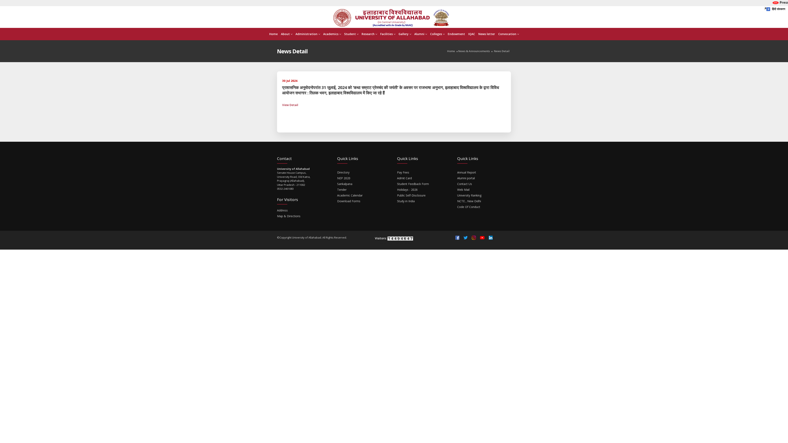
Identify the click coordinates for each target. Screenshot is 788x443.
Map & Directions (288, 216)
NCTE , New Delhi (469, 201)
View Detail (290, 105)
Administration (306, 34)
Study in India (406, 201)
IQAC (471, 34)
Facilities (386, 34)
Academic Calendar (350, 195)
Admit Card (404, 178)
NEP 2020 (343, 178)
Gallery (404, 34)
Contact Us (464, 184)
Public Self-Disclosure (411, 195)
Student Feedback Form (413, 184)
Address (282, 210)
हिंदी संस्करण (778, 9)
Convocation (507, 34)
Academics (330, 34)
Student (350, 34)
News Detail (502, 51)
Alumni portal (466, 178)
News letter (486, 34)
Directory (343, 172)
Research (368, 34)
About (285, 34)
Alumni (419, 34)
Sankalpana (344, 184)
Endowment (456, 34)
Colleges (436, 34)
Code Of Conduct (468, 207)
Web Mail (463, 190)
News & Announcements (474, 51)
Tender (342, 190)
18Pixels (405, 243)
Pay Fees (403, 172)
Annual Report (466, 172)
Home (273, 34)
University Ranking (469, 195)
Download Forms (348, 201)
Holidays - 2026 (407, 190)
